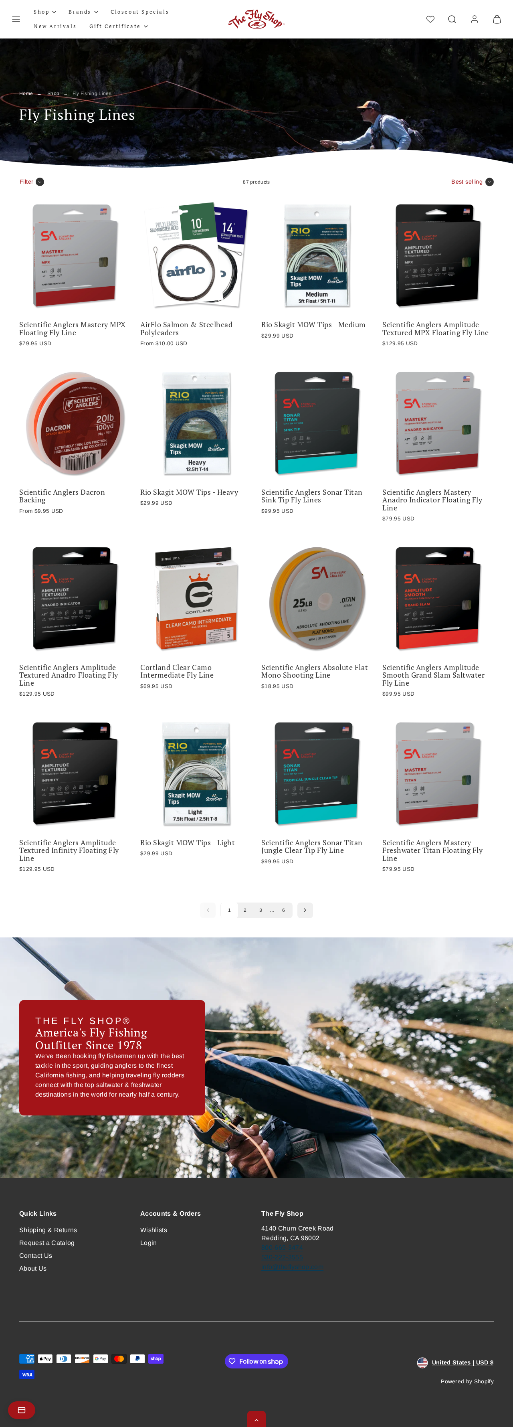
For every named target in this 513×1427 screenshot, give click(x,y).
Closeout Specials (140, 11)
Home (26, 93)
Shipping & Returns (48, 1230)
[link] (474, 19)
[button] (16, 19)
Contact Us (35, 1255)
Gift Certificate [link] (115, 26)
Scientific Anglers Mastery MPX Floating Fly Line (72, 328)
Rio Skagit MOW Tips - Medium (313, 324)
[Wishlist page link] (430, 19)
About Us (33, 1268)
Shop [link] (41, 11)
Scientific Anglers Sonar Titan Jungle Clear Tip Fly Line (312, 846)
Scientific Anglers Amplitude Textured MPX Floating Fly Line (435, 328)
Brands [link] (80, 11)
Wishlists (153, 1230)
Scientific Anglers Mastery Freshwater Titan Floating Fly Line (432, 850)
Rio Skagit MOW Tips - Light (187, 842)
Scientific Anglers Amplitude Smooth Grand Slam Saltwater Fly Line (433, 675)
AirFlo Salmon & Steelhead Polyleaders (186, 328)
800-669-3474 (282, 1247)
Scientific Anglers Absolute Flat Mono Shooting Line (314, 671)
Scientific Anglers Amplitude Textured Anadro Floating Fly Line (68, 675)
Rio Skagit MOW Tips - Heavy (189, 492)
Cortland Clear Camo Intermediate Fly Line (177, 671)
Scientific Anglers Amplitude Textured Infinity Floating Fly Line (69, 850)
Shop (53, 93)
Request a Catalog (47, 1242)
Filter (27, 181)
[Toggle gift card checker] (21, 1410)
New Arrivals (55, 26)
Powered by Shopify (467, 1381)
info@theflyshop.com (292, 1266)
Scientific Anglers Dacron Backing (62, 496)
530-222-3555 (282, 1257)
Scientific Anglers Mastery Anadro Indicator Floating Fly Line (432, 500)
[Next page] (305, 910)
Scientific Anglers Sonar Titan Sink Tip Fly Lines (312, 496)
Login (148, 1242)
